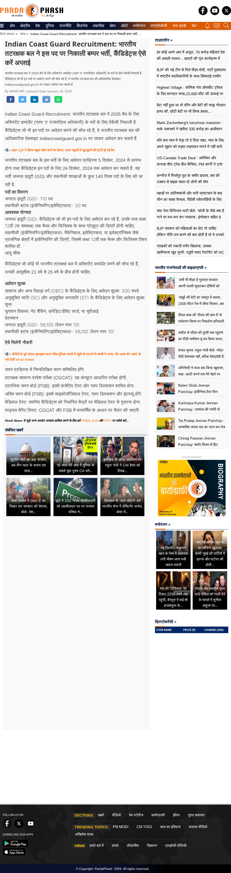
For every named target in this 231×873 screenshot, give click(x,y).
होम (12, 25)
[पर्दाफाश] (31, 17)
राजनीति (64, 25)
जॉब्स (22, 34)
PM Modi (120, 827)
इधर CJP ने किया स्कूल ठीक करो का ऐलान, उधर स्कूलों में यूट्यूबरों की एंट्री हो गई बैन (63, 150)
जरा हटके (178, 25)
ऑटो (124, 25)
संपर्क (115, 845)
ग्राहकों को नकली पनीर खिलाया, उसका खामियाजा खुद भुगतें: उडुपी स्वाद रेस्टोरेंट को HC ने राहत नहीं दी (190, 252)
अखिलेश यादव (84, 834)
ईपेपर (176, 815)
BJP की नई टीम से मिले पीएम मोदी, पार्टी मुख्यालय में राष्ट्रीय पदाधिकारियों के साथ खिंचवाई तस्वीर (191, 73)
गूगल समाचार (196, 815)
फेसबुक (85, 420)
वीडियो (116, 815)
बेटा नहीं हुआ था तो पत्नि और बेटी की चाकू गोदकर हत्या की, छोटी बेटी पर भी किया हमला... (191, 108)
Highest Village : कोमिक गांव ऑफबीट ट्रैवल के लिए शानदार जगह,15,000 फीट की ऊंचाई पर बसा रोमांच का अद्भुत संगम (190, 93)
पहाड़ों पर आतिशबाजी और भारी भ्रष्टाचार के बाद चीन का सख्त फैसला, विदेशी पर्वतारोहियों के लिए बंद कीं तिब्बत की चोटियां (189, 199)
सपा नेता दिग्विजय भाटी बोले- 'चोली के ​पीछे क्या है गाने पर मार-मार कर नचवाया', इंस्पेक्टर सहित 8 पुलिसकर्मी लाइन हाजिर (190, 217)
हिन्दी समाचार (7, 34)
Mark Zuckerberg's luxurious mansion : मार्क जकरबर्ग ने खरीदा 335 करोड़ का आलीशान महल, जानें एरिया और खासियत (189, 129)
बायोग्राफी (158, 815)
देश (37, 25)
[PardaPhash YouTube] (214, 14)
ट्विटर (107, 420)
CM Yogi (144, 827)
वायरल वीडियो (198, 827)
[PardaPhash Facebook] (203, 14)
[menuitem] (12, 26)
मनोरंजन (138, 25)
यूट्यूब (95, 420)
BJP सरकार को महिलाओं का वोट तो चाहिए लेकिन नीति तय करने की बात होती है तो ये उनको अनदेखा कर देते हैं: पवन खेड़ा (190, 234)
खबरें (101, 815)
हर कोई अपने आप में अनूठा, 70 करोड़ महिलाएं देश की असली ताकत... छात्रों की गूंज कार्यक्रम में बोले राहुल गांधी (191, 58)
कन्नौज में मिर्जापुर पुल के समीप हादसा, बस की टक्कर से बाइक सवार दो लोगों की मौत (188, 178)
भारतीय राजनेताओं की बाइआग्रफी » (181, 267)
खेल (112, 25)
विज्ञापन (152, 845)
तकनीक (98, 25)
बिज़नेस (81, 25)
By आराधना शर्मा (15, 91)
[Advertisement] (76, 562)
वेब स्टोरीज (136, 815)
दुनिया (49, 25)
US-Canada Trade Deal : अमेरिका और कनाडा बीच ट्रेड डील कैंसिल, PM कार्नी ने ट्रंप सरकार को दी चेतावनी (189, 164)
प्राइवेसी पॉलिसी (176, 845)
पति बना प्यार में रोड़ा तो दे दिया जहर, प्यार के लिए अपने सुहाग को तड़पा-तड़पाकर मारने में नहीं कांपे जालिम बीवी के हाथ (190, 146)
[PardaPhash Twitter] (226, 14)
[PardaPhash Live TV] (217, 27)
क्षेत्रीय (24, 25)
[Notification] (207, 27)
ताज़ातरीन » (164, 40)
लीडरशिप (133, 845)
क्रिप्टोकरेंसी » (165, 622)
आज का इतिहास (170, 827)
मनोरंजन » (163, 524)
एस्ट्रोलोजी (158, 25)
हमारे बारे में (97, 845)
